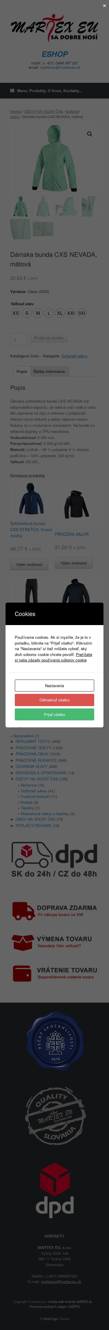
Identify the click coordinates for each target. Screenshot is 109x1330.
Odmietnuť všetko (54, 700)
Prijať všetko (54, 714)
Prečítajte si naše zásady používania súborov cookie (53, 657)
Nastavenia (54, 685)
